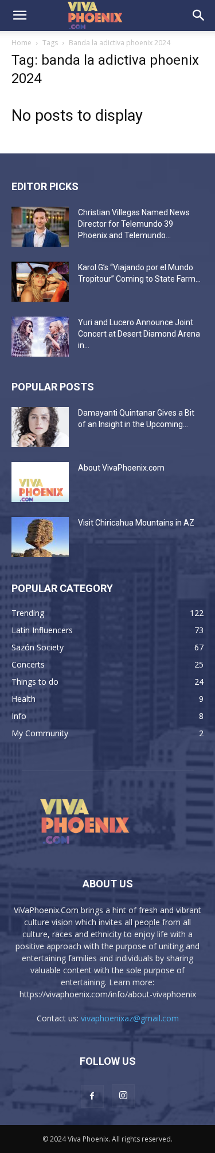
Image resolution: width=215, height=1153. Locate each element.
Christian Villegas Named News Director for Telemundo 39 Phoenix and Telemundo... (134, 224)
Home (21, 43)
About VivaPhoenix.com (121, 467)
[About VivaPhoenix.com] (40, 482)
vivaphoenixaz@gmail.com (130, 1018)
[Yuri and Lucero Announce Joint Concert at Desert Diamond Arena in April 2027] (40, 337)
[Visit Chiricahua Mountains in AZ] (40, 537)
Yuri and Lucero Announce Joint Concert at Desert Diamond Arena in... (139, 334)
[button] (19, 15)
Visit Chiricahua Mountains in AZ (136, 522)
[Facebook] (92, 1096)
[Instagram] (123, 1095)
